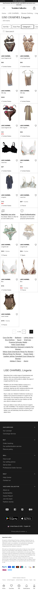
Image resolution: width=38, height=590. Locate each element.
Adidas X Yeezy (15, 361)
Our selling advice (9, 462)
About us (6, 490)
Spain (31, 580)
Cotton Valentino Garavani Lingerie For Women (19, 348)
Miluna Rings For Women (12, 354)
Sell (4, 455)
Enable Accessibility (19, 1)
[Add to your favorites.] (17, 56)
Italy (35, 580)
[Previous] (14, 332)
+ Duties (25, 202)
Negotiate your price (8, 214)
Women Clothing (27, 13)
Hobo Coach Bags (18, 344)
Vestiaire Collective (11, 486)
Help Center (7, 477)
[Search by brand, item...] (4, 8)
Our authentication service (12, 446)
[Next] (24, 332)
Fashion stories (8, 502)
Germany (26, 580)
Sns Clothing (9, 340)
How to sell (7, 459)
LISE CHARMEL (13, 13)
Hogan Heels (28, 354)
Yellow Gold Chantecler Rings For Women (18, 352)
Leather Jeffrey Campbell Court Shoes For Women (19, 357)
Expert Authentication (27, 214)
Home (4, 13)
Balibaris (18, 337)
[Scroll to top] (31, 332)
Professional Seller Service (12, 468)
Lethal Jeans (28, 337)
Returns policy (8, 449)
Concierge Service (9, 434)
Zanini (26, 361)
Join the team (7, 499)
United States (19, 580)
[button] (34, 8)
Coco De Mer (7, 337)
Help (4, 474)
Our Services (8, 427)
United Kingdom (11, 580)
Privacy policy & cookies (18, 531)
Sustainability (7, 493)
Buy (4, 440)
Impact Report (8, 496)
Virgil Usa (27, 340)
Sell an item (7, 465)
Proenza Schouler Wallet (18, 342)
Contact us (7, 480)
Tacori (19, 340)
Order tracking (8, 443)
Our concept (7, 431)
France (4, 580)
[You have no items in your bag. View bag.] (34, 8)
